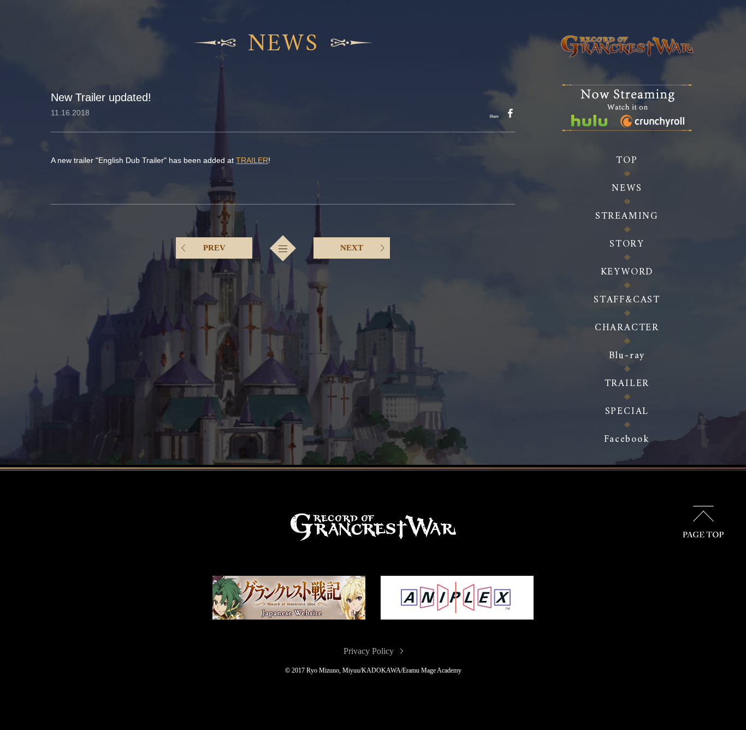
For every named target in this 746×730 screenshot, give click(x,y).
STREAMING (627, 216)
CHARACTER (627, 327)
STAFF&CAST (627, 299)
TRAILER (627, 383)
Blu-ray (627, 355)
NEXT (351, 247)
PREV (214, 247)
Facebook (626, 439)
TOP (626, 160)
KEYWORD (627, 272)
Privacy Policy (369, 651)
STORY (626, 244)
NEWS (627, 188)
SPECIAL (627, 411)
